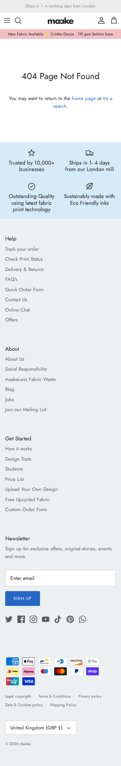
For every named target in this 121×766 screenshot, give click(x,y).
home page (84, 98)
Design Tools (18, 459)
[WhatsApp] (82, 619)
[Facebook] (21, 619)
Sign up (23, 598)
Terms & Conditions (54, 696)
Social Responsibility (26, 369)
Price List (14, 479)
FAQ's (11, 279)
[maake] (61, 21)
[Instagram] (33, 619)
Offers (11, 319)
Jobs (9, 399)
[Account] (100, 21)
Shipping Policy (63, 705)
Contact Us (16, 299)
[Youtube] (45, 619)
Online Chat (17, 309)
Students (14, 469)
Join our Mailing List (25, 409)
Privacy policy (89, 696)
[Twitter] (9, 619)
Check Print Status (24, 259)
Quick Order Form (24, 289)
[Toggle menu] (7, 21)
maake (25, 744)
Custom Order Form (26, 509)
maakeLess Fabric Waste (30, 379)
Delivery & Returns (24, 269)
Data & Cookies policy (23, 705)
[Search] (21, 21)
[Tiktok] (58, 619)
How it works (18, 448)
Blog (9, 389)
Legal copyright (18, 696)
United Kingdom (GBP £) (36, 727)
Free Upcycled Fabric (27, 499)
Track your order (22, 249)
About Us (14, 359)
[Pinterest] (70, 619)
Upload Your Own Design (31, 489)
